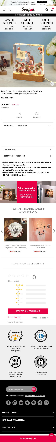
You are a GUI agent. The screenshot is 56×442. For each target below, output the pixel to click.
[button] (4, 9)
